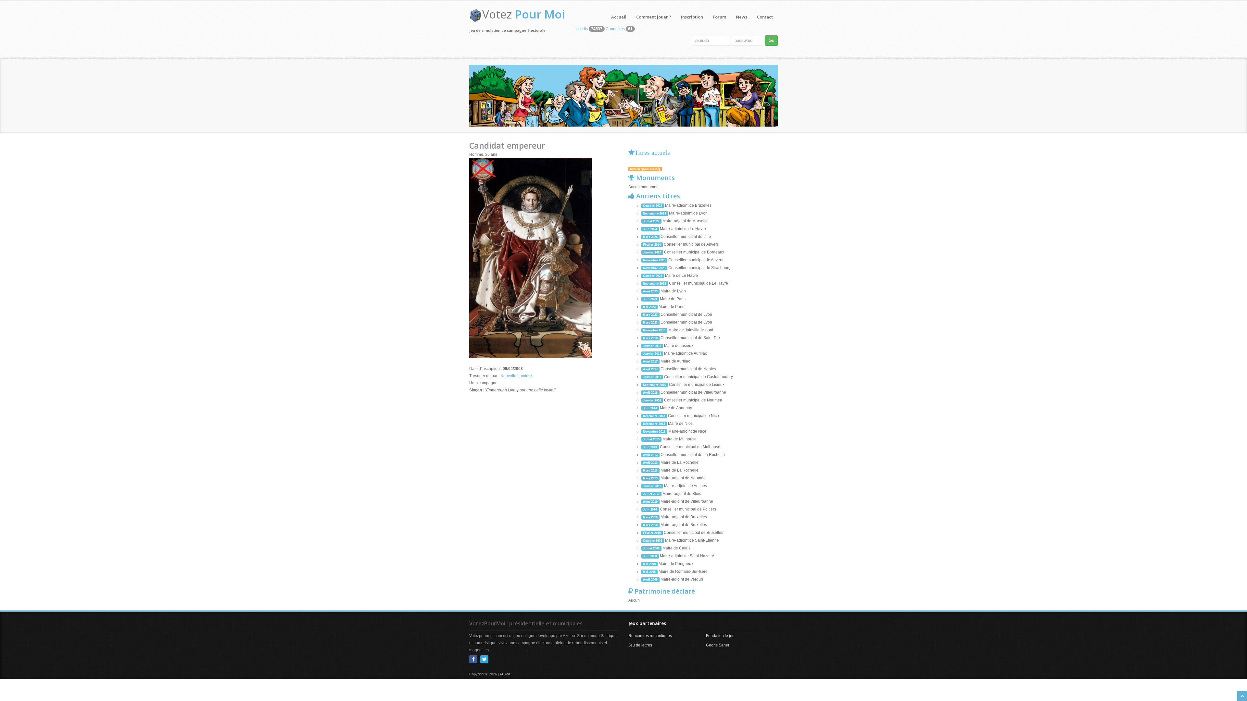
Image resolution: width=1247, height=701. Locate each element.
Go (771, 40)
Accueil (618, 17)
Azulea (504, 674)
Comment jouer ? (653, 17)
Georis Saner (717, 645)
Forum (719, 17)
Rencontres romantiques (650, 635)
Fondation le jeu (720, 635)
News (741, 17)
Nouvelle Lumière (516, 376)
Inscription (692, 17)
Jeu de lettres (640, 645)
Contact (765, 17)
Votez (523, 14)
